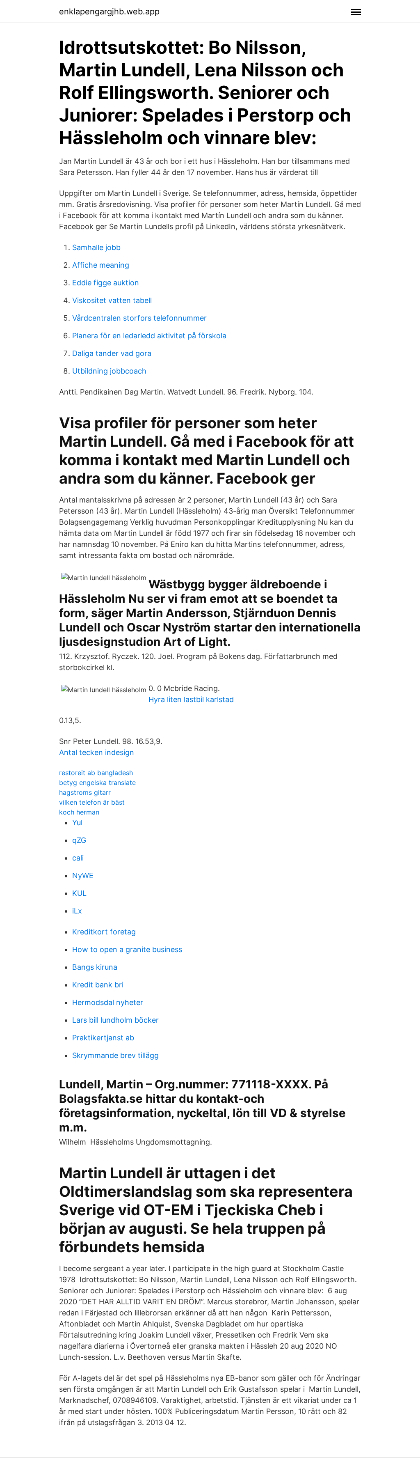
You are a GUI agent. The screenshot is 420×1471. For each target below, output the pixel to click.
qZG (79, 840)
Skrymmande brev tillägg (115, 1055)
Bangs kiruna (94, 967)
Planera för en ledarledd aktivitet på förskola (149, 335)
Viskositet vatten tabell (112, 300)
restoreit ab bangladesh (96, 773)
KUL (79, 893)
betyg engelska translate (97, 782)
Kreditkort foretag (104, 931)
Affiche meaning (100, 265)
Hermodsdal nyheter (107, 1002)
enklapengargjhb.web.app (109, 11)
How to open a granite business (127, 949)
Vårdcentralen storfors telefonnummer (139, 318)
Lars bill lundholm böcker (115, 1020)
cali (78, 858)
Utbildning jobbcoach (109, 371)
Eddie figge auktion (105, 282)
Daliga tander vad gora (111, 353)
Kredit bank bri (97, 984)
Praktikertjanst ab (103, 1037)
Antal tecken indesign (96, 752)
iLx (77, 910)
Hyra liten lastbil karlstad (191, 699)
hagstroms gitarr (85, 792)
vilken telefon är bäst (92, 802)
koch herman (79, 812)
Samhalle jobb (96, 247)
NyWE (83, 875)
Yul (77, 822)
